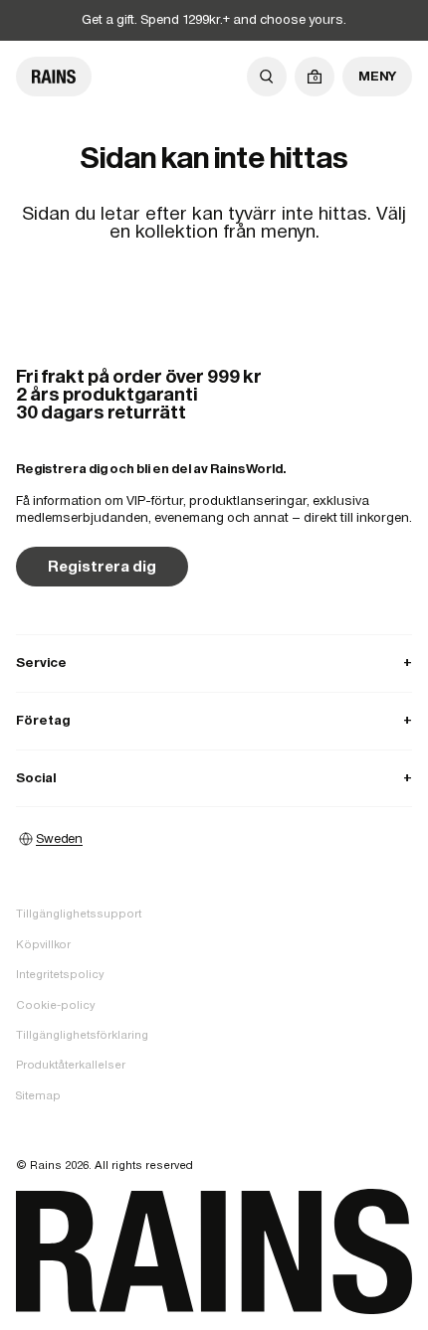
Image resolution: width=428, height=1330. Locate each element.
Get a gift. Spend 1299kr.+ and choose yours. (214, 19)
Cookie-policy (55, 1005)
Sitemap (38, 1095)
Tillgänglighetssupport (78, 913)
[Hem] (54, 76)
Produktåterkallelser (70, 1065)
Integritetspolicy (60, 974)
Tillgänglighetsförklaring (82, 1035)
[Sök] (267, 76)
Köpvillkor (43, 944)
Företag (214, 720)
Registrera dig (102, 566)
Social (214, 777)
